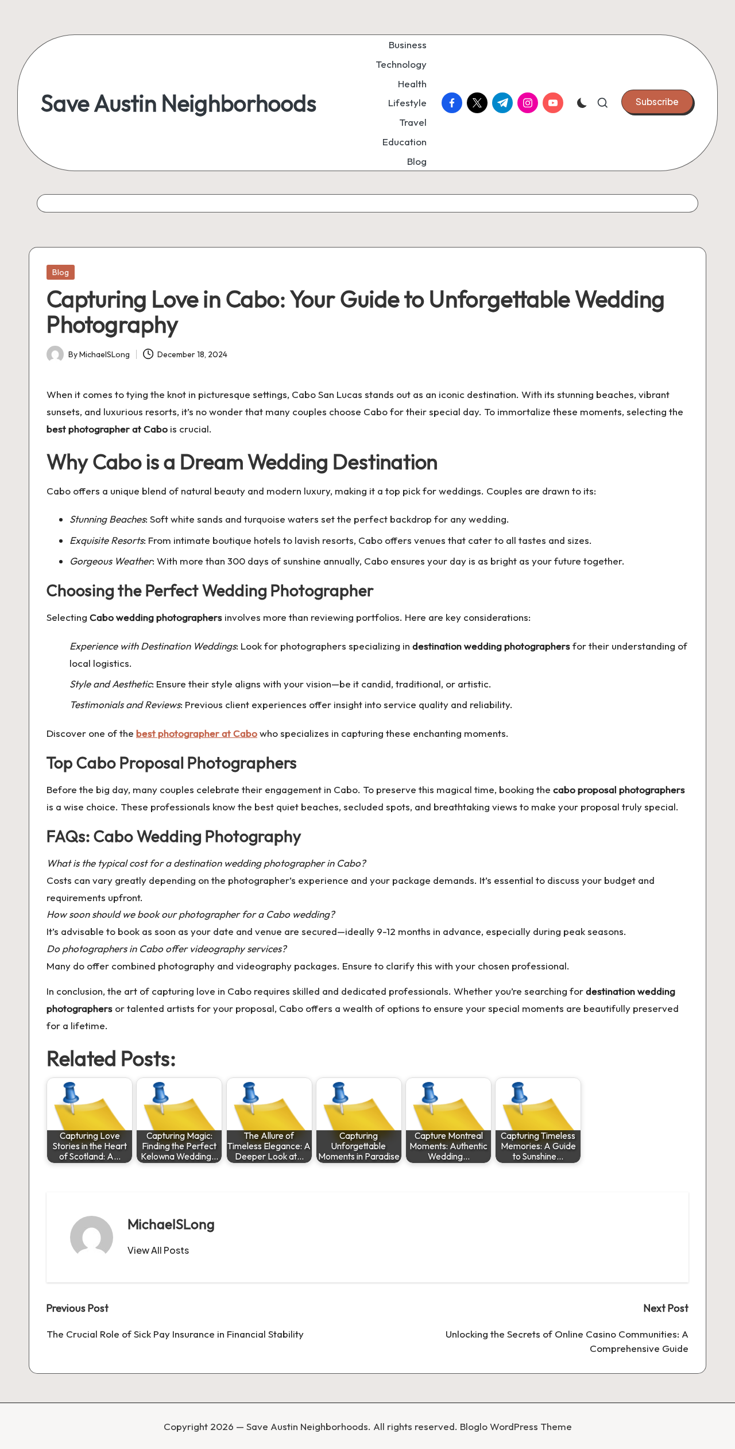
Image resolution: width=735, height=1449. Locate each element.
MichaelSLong (171, 1223)
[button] (657, 102)
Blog (60, 272)
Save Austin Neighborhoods (178, 102)
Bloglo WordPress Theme (516, 1426)
